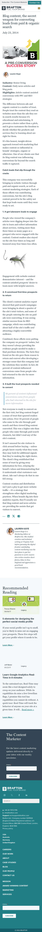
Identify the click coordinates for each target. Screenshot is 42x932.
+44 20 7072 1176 (10, 810)
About (6, 858)
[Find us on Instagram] (4, 795)
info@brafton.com (11, 813)
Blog (5, 866)
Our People (9, 871)
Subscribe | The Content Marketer (14, 2)
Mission (7, 881)
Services (7, 894)
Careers (7, 849)
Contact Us (34, 2)
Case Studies (9, 862)
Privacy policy (8, 828)
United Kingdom (9, 842)
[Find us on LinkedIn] (26, 795)
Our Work (8, 853)
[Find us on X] (12, 795)
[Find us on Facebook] (19, 795)
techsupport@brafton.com (19, 815)
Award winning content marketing (15, 887)
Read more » (28, 709)
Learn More (8, 645)
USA (4, 834)
